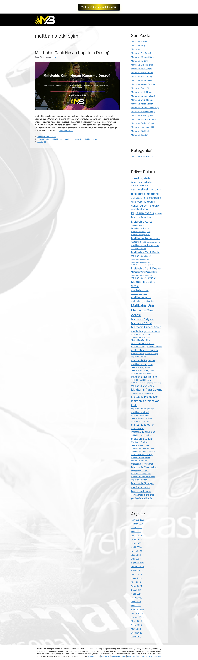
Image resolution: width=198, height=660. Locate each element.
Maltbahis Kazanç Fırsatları (143, 84)
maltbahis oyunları (138, 383)
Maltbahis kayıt (138, 356)
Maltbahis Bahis (140, 228)
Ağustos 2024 (137, 563)
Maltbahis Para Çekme (146, 389)
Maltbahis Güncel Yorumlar (141, 334)
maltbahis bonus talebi (153, 242)
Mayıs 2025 (136, 535)
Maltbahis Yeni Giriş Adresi (141, 474)
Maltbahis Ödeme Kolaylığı (143, 96)
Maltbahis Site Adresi (141, 53)
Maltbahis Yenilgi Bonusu (142, 92)
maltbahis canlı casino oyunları (142, 265)
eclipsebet (105, 656)
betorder (140, 656)
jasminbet (158, 656)
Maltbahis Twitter (139, 442)
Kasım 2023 (136, 598)
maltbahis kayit (151, 354)
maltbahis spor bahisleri (141, 418)
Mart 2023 (136, 629)
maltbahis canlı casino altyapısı (140, 259)
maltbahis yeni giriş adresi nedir (143, 477)
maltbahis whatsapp (142, 454)
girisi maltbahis (136, 198)
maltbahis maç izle (142, 364)
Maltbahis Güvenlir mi (142, 343)
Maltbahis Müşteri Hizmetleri (141, 373)
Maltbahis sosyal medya (140, 415)
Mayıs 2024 (136, 574)
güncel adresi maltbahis (145, 205)
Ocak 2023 (136, 637)
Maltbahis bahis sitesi (145, 238)
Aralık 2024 (136, 547)
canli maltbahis (139, 185)
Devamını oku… (66, 130)
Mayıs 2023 (136, 621)
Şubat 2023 (136, 633)
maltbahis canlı (138, 248)
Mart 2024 (136, 582)
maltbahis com (139, 290)
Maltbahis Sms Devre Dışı (143, 111)
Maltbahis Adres (43, 139)
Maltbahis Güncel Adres (146, 327)
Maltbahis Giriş (138, 45)
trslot (97, 656)
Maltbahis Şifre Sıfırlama (142, 100)
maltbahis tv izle (142, 438)
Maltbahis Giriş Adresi (142, 312)
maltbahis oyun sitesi (153, 383)
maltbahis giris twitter (142, 301)
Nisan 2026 (136, 528)
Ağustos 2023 (137, 609)
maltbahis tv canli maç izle (141, 435)
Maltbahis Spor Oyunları (140, 421)
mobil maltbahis (140, 487)
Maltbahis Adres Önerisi (142, 72)
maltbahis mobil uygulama (142, 370)
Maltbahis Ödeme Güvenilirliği (145, 108)
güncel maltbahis (139, 209)
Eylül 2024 (136, 559)
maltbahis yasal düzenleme (139, 460)
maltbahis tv (137, 428)
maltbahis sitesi (140, 412)
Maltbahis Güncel (141, 323)
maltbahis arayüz (137, 225)
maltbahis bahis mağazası (140, 232)
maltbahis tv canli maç (143, 432)
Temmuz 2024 (137, 566)
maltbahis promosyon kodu (145, 403)
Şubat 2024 (136, 586)
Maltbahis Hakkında (154, 347)
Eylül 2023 (136, 605)
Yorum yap (41, 142)
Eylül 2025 (136, 531)
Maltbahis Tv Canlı (139, 61)
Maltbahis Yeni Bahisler (142, 80)
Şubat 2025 (136, 539)
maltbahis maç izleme (140, 367)
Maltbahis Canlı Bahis (145, 252)
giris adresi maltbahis (145, 193)
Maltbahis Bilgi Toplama (142, 65)
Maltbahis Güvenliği (138, 347)
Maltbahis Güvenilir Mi (141, 340)
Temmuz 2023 (137, 613)
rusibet (91, 656)
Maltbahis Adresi (139, 41)
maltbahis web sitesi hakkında (142, 448)
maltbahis (158, 214)
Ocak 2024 (136, 590)
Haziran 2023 (137, 617)
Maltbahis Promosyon (144, 396)
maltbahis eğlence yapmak (139, 294)
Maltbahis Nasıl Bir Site (144, 376)
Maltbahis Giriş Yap (142, 319)
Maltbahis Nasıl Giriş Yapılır (141, 380)
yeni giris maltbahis (141, 498)
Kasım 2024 (136, 551)
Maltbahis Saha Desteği (142, 76)
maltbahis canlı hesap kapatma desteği (66, 139)
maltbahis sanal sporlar (142, 408)
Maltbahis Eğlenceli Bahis (142, 57)
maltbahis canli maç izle (145, 245)
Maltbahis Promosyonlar (46, 137)
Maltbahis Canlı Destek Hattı (144, 272)
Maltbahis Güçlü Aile (140, 131)
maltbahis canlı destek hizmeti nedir (141, 275)
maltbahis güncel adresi (145, 331)
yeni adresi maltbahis (142, 494)
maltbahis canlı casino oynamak (140, 262)
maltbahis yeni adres (142, 463)
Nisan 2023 (136, 625)
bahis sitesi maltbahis (141, 182)
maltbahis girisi (141, 297)
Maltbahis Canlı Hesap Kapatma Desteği (72, 52)
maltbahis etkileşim (89, 139)
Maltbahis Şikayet (142, 483)
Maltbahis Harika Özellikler (143, 127)
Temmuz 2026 (137, 520)
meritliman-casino (118, 656)
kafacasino (131, 656)
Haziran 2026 (137, 524)
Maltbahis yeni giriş (139, 471)
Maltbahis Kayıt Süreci (141, 69)
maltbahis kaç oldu (143, 360)
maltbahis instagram (144, 350)
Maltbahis (135, 49)
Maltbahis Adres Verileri (142, 104)
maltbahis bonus (138, 242)
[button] (99, 7)
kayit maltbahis (142, 213)
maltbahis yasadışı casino (140, 458)
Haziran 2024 (137, 570)
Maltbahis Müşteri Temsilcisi (144, 119)
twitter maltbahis (141, 491)
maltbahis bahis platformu (140, 235)
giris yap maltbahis (143, 201)
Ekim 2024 (136, 555)
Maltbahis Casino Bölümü (142, 123)
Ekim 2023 (136, 602)
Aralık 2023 (136, 594)
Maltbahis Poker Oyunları (142, 115)
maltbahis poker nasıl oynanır (142, 393)
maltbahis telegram (143, 424)
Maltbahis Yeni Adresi (144, 467)
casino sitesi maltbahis (146, 189)
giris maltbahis (152, 197)
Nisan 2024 (136, 578)
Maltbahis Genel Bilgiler (142, 88)
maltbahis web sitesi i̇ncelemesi (143, 451)
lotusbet (149, 656)
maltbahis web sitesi (140, 445)
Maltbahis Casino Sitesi (143, 284)
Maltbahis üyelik (139, 479)
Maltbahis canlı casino (142, 256)
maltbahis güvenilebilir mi (140, 337)
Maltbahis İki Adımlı (140, 135)
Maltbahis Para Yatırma (142, 386)
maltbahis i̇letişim (137, 354)
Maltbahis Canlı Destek (146, 268)
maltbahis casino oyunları (143, 278)
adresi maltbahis (141, 178)
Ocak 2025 (136, 543)
